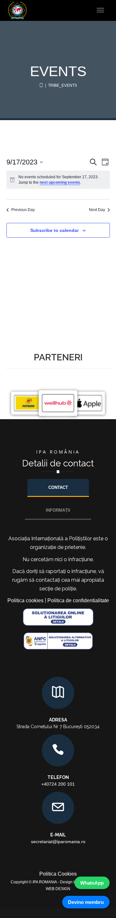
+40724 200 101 (58, 784)
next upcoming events (60, 182)
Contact (58, 487)
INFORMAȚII (58, 510)
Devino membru (86, 902)
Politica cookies (25, 600)
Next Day (97, 209)
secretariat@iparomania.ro (58, 841)
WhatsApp (92, 883)
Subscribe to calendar (54, 230)
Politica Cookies (58, 874)
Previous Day (23, 209)
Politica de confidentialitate (78, 600)
